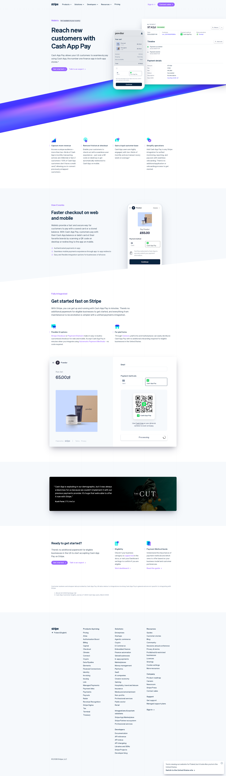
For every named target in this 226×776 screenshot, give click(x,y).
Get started (58, 69)
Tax (84, 708)
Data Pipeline (88, 662)
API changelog (121, 743)
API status (119, 740)
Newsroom (151, 684)
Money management (123, 665)
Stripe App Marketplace (124, 717)
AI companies (120, 675)
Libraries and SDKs (122, 746)
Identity (86, 672)
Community (151, 642)
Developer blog (121, 753)
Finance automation (123, 652)
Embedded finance (122, 649)
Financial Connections (92, 669)
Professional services (124, 698)
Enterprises (119, 632)
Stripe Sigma (88, 705)
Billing (85, 642)
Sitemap (150, 662)
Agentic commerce (123, 639)
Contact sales (165, 4)
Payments (87, 692)
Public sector (120, 702)
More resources (153, 668)
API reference (120, 736)
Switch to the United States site (179, 770)
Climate (86, 652)
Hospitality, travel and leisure (126, 685)
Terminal (86, 711)
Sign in (150, 4)
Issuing (86, 678)
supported (129, 555)
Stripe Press (152, 687)
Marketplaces (120, 662)
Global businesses (122, 655)
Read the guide (153, 568)
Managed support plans (156, 703)
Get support (152, 700)
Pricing (117, 4)
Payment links (89, 688)
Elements (87, 665)
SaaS (117, 672)
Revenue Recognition (92, 702)
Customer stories (154, 636)
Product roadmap (154, 678)
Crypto (86, 659)
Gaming (118, 682)
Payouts (86, 695)
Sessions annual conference (158, 646)
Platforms (119, 669)
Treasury (87, 715)
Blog (148, 639)
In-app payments (122, 659)
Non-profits (119, 695)
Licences (150, 658)
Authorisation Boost (91, 639)
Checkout (87, 649)
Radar (85, 698)
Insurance (119, 688)
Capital (86, 646)
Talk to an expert (76, 69)
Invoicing (86, 675)
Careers (150, 681)
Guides (149, 632)
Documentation (121, 733)
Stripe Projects (121, 749)
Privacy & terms (153, 649)
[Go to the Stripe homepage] (54, 628)
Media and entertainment (125, 692)
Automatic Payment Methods (92, 341)
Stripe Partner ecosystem (125, 720)
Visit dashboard (122, 568)
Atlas (85, 636)
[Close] (221, 764)
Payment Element (76, 336)
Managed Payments (91, 685)
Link (84, 682)
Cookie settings (153, 665)
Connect (126, 336)
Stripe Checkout (58, 336)
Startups (118, 636)
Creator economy (122, 678)
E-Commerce (120, 646)
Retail (117, 705)
